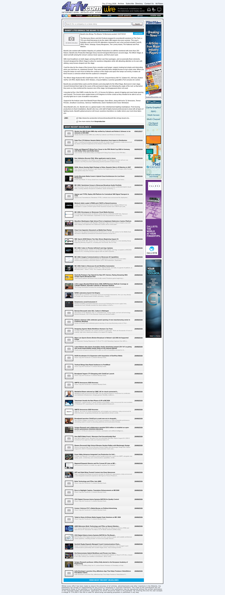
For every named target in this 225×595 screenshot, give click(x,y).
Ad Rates (159, 3)
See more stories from (92, 121)
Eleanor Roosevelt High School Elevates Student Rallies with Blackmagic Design (102, 445)
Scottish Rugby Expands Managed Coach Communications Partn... (97, 544)
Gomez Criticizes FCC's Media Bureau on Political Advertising (95, 508)
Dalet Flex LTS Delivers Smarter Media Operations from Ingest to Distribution (100, 140)
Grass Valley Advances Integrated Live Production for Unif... (94, 454)
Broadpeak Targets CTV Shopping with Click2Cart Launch (94, 373)
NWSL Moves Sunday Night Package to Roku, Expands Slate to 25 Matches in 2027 (102, 167)
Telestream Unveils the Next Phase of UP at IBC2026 (92, 400)
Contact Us (149, 3)
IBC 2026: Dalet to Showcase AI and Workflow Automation (94, 266)
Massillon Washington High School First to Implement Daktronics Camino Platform (102, 221)
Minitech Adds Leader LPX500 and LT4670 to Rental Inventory (95, 203)
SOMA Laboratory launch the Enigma (87, 293)
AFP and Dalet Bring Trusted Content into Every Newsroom (94, 472)
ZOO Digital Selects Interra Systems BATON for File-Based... (95, 535)
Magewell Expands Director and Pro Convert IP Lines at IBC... (95, 463)
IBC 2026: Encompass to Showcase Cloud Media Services (94, 212)
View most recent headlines (103, 580)
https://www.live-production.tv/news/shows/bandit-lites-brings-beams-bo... (104, 118)
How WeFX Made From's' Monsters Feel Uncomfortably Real (95, 436)
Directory (139, 3)
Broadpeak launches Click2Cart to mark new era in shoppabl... (95, 418)
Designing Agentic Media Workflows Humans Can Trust (93, 329)
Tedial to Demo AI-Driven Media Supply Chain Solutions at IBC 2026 (97, 517)
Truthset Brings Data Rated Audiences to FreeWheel (92, 364)
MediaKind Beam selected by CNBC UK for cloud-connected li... (96, 391)
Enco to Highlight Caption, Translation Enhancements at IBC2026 (96, 490)
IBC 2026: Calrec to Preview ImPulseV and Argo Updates (93, 248)
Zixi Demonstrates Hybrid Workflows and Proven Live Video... (95, 553)
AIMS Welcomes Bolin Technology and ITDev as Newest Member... (97, 526)
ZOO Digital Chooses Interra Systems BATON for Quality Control (96, 499)
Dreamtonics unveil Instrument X (85, 302)
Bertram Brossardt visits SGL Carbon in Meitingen (91, 311)
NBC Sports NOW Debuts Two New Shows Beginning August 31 (96, 239)
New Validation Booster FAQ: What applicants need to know (95, 158)
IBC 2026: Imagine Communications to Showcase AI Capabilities (96, 257)
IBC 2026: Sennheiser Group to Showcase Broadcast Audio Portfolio (97, 185)
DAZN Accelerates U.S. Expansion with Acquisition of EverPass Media (98, 355)
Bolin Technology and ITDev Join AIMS (87, 481)
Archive (121, 3)
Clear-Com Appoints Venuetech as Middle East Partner (93, 230)
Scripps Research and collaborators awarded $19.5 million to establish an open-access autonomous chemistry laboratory (101, 428)
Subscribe (130, 3)
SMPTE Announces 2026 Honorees (86, 382)
